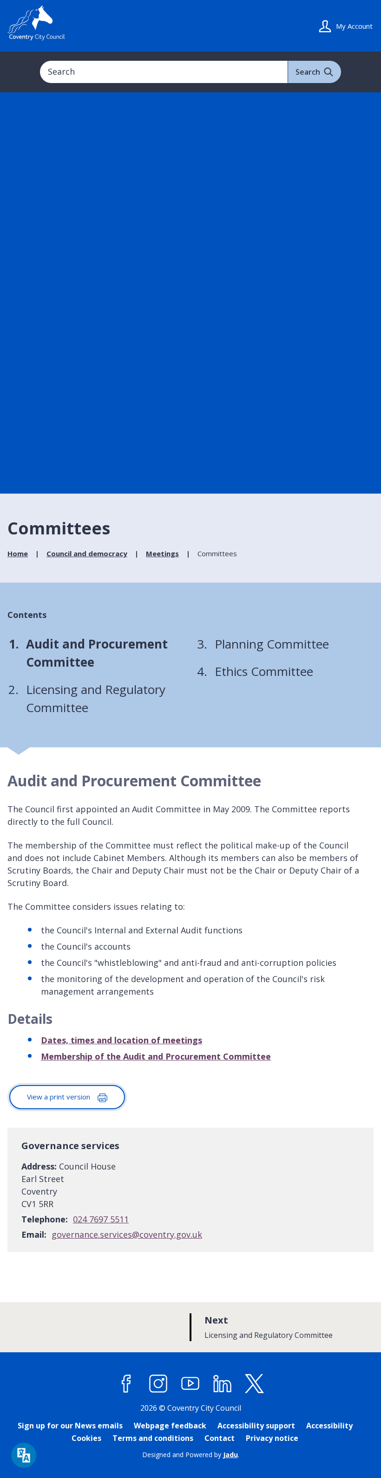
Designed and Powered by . (190, 1454)
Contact (219, 1438)
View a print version (59, 1096)
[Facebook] (126, 1384)
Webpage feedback (170, 1425)
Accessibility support (256, 1425)
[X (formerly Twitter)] (255, 1384)
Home (17, 553)
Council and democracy (86, 553)
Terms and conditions (152, 1438)
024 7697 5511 (101, 1219)
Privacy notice (272, 1438)
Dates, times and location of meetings (121, 1040)
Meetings (162, 553)
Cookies (86, 1438)
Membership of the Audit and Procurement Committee (156, 1056)
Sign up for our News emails (70, 1425)
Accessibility (329, 1425)
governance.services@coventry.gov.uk (127, 1234)
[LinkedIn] (223, 1384)
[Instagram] (158, 1384)
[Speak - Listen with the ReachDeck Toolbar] (23, 1455)
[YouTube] (190, 1384)
